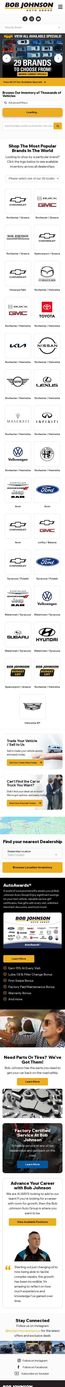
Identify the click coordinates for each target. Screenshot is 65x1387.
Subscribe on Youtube (35, 1373)
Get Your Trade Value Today (23, 762)
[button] (6, 58)
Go (58, 126)
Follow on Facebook (35, 1367)
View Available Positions (32, 1221)
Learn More (19, 958)
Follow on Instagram (35, 1360)
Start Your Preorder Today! (22, 803)
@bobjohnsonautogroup (23, 1331)
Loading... (32, 112)
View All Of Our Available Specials (22, 82)
